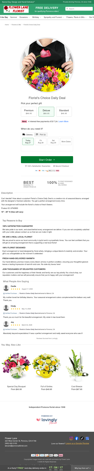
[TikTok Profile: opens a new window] (82, 438)
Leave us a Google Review (77, 443)
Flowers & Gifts (16, 24)
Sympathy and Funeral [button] (53, 17)
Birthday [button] (35, 17)
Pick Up (43, 134)
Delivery (29, 134)
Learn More (63, 121)
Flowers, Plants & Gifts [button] (75, 17)
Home (7, 24)
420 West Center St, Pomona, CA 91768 (20, 441)
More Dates (66, 141)
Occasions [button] (23, 17)
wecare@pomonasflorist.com (16, 445)
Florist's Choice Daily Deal (28, 293)
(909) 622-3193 (11, 443)
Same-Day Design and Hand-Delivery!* (18, 1)
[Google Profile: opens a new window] (87, 438)
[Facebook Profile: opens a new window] (76, 438)
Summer (13, 17)
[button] (87, 461)
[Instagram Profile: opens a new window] (71, 438)
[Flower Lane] (16, 9)
